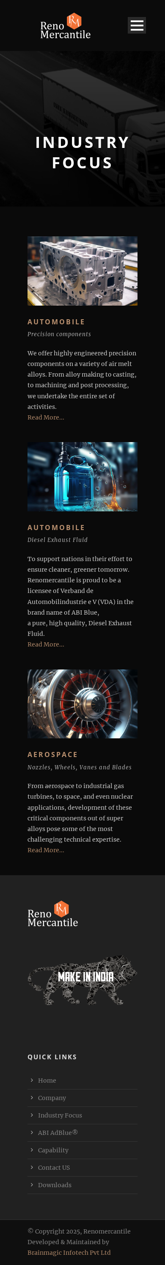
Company (52, 1098)
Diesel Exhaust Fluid (58, 540)
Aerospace (53, 754)
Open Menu (137, 25)
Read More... (46, 417)
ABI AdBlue (58, 1133)
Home (47, 1080)
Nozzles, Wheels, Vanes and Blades (80, 767)
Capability (53, 1150)
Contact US (54, 1167)
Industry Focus (60, 1115)
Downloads (55, 1185)
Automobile (56, 527)
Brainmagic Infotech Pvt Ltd (69, 1252)
